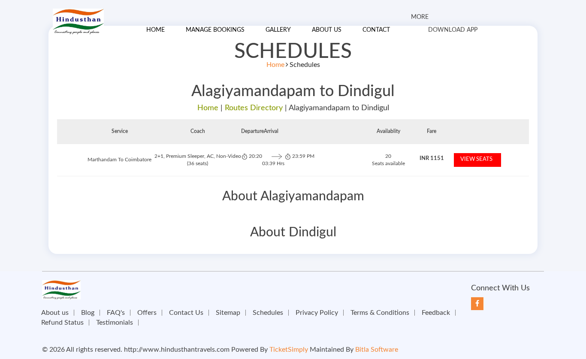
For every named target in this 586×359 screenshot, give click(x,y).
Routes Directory (254, 108)
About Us (326, 30)
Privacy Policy (317, 312)
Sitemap (228, 312)
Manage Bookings (215, 30)
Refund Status (62, 322)
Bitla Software (376, 349)
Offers (147, 312)
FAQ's (116, 312)
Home (155, 30)
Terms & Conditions (379, 312)
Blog (87, 312)
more (420, 17)
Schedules (268, 312)
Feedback (436, 312)
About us (55, 312)
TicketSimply (288, 349)
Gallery (278, 30)
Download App (452, 30)
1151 (432, 158)
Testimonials (114, 322)
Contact (376, 30)
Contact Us (186, 312)
